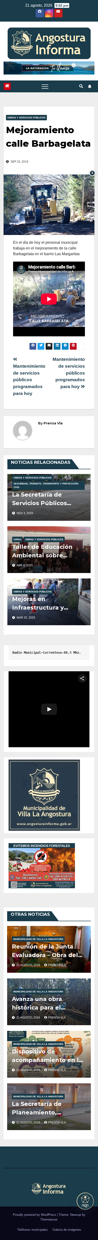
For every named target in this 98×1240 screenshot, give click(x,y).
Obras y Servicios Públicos (26, 117)
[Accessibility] (85, 1201)
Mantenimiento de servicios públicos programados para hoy (69, 373)
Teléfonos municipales (32, 1229)
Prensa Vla (53, 423)
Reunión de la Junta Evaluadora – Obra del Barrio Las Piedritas (45, 955)
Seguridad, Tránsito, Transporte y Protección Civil (46, 485)
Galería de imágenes (67, 1229)
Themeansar (48, 1219)
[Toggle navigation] (45, 86)
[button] (81, 86)
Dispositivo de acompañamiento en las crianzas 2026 (48, 1060)
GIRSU (17, 539)
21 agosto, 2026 (28, 965)
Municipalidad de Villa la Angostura (38, 939)
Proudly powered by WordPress (35, 1215)
